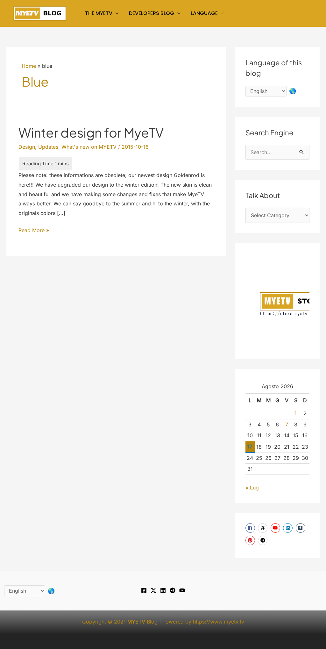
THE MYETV (98, 13)
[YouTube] (182, 590)
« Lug (252, 487)
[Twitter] (153, 590)
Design (26, 147)
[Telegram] (172, 590)
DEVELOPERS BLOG (151, 13)
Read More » (33, 231)
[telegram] (263, 540)
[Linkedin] (163, 590)
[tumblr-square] (301, 528)
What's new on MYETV (89, 147)
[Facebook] (144, 590)
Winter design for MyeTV (91, 132)
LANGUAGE (204, 13)
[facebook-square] (251, 528)
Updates (48, 147)
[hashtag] (263, 528)
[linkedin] (288, 528)
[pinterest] (251, 540)
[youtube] (276, 528)
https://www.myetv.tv (218, 621)
